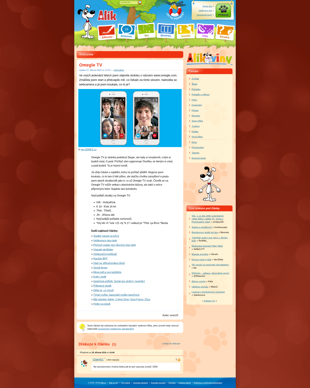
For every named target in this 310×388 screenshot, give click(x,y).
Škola (194, 84)
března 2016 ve (98, 70)
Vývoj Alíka (197, 136)
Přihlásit (223, 14)
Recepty (196, 115)
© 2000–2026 (97, 383)
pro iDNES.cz (89, 149)
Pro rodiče (125, 383)
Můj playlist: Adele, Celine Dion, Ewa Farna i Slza (121, 299)
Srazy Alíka (197, 121)
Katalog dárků (185, 383)
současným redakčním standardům (116, 328)
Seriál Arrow (100, 267)
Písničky (172, 383)
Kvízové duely (199, 158)
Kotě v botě (99, 276)
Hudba (195, 131)
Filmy (194, 100)
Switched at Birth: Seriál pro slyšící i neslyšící (119, 281)
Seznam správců (140, 383)
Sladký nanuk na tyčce (106, 236)
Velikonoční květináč (105, 254)
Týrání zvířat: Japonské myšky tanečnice (116, 295)
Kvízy (194, 142)
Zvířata (195, 78)
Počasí (195, 110)
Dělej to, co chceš (103, 290)
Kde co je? (113, 383)
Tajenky (195, 152)
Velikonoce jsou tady (105, 240)
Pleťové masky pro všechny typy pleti (114, 245)
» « (209, 301)
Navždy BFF (100, 258)
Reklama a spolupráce (208, 383)
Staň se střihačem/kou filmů (109, 263)
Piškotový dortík (102, 285)
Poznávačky (198, 147)
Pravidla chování (158, 383)
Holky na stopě (101, 304)
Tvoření (196, 126)
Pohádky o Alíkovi (201, 94)
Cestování (197, 105)
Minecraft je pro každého (107, 272)
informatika (119, 70)
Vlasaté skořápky (103, 249)
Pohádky (196, 89)
